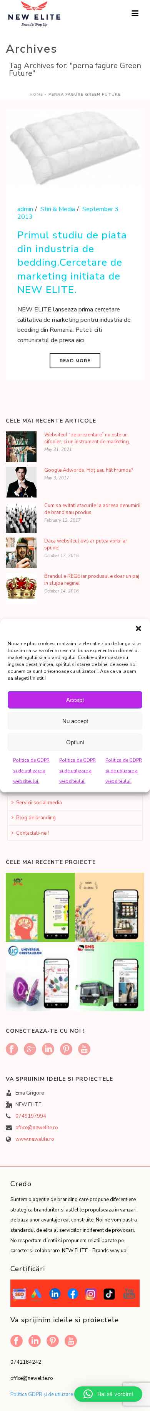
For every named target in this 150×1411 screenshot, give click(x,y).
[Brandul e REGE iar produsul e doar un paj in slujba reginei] (21, 588)
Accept (75, 699)
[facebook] (12, 1050)
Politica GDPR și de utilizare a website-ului (58, 1394)
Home (36, 94)
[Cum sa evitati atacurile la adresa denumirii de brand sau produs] (21, 517)
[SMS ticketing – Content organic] (119, 971)
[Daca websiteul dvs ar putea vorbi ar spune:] (21, 552)
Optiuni (75, 742)
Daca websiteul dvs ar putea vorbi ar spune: (85, 544)
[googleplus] (30, 1050)
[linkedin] (48, 1050)
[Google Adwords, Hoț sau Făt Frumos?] (21, 482)
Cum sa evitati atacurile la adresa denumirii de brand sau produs (92, 509)
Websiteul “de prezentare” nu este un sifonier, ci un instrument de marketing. (87, 438)
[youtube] (84, 1050)
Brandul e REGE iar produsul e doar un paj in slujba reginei (91, 580)
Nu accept (75, 720)
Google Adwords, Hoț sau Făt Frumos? (88, 470)
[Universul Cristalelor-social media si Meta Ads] (50, 971)
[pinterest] (66, 1050)
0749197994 (30, 1116)
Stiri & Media (57, 209)
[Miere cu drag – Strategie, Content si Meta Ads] (119, 901)
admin (25, 209)
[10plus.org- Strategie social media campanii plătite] (50, 901)
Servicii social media (39, 802)
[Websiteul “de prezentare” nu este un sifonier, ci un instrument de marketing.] (21, 446)
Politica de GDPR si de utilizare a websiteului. (31, 770)
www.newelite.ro (34, 1139)
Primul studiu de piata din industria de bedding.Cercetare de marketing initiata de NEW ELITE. (72, 262)
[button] (138, 628)
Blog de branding (36, 817)
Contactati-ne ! (32, 833)
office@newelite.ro (36, 1127)
